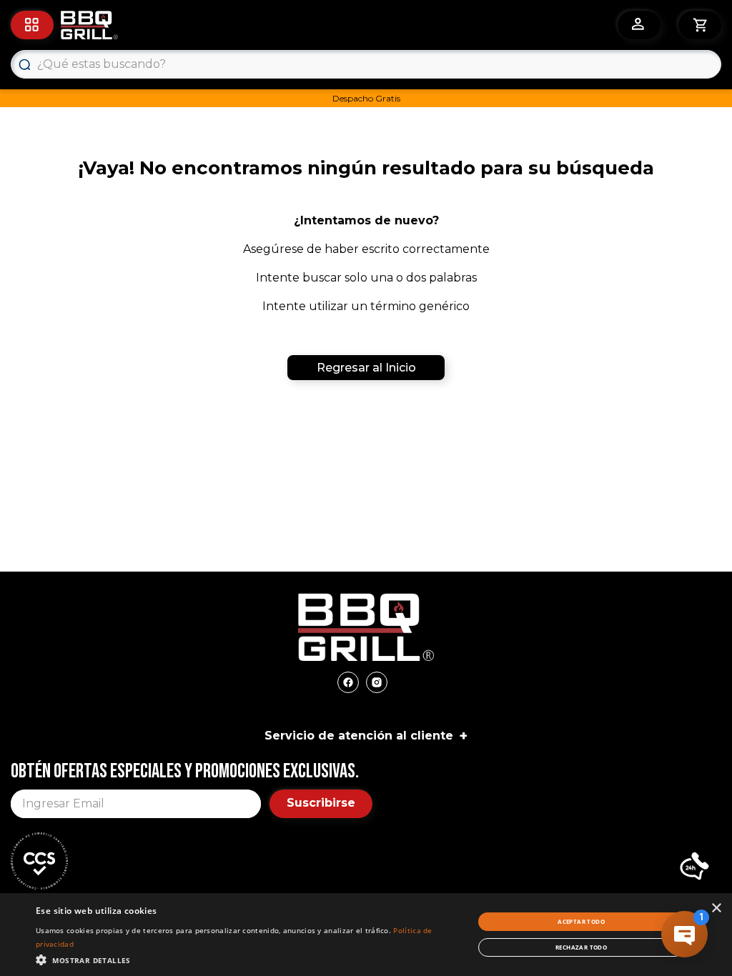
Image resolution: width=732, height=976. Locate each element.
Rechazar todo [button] (581, 947)
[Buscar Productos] (24, 64)
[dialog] (366, 934)
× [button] (716, 908)
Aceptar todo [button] (581, 921)
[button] (694, 867)
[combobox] (366, 64)
